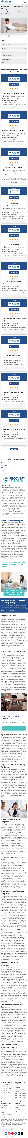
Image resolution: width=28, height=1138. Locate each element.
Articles (16, 1111)
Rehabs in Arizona (5, 1092)
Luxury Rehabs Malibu (20, 1093)
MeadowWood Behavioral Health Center (14, 318)
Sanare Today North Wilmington (14, 392)
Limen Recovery (14, 244)
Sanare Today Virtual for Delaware (14, 429)
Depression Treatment (4, 1111)
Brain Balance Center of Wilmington (14, 93)
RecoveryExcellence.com (14, 1137)
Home (2, 36)
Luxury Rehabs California (18, 1086)
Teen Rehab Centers (6, 1114)
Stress (15, 36)
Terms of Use (21, 1130)
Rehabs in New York (6, 1088)
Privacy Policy (6, 1130)
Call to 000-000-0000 (14, 728)
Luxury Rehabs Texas (20, 1097)
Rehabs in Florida (5, 1084)
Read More (14, 107)
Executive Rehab (5, 1105)
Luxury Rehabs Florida (20, 1095)
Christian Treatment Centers (6, 1108)
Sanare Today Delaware (14, 355)
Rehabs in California (6, 1086)
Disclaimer (13, 1130)
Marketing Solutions (20, 1105)
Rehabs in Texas (5, 1090)
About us (17, 1107)
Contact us (18, 1109)
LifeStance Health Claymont (14, 167)
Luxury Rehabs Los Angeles (19, 1090)
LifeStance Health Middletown (14, 206)
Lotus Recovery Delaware (14, 281)
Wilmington (9, 36)
